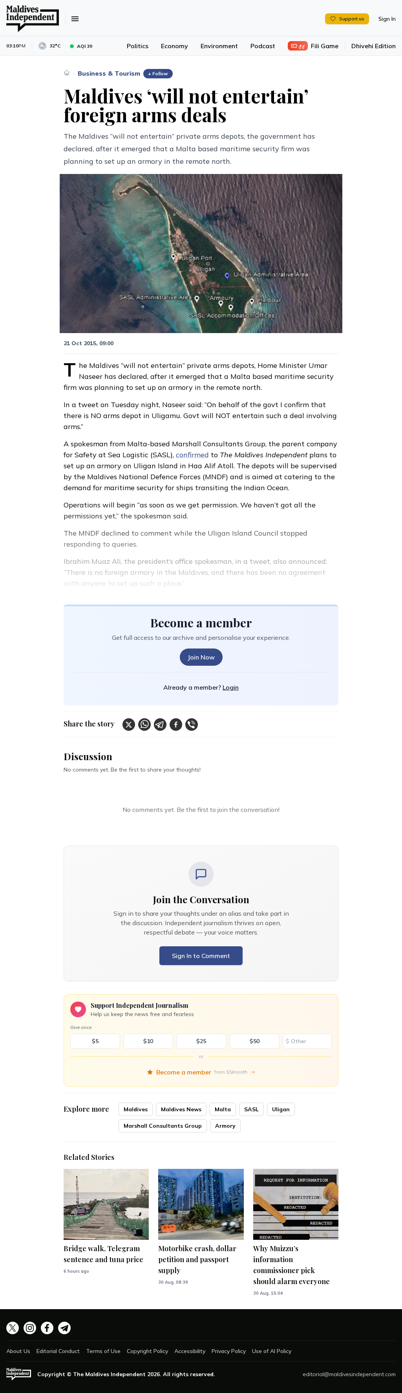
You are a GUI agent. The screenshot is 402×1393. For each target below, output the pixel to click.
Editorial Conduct (58, 1351)
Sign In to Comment (201, 956)
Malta (223, 1109)
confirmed (192, 454)
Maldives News (181, 1109)
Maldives (136, 1109)
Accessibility (189, 1351)
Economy (174, 46)
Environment (219, 46)
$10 (148, 1041)
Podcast (262, 46)
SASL (251, 1109)
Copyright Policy (147, 1351)
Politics (137, 46)
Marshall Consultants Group (163, 1125)
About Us (18, 1351)
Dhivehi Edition (373, 46)
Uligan (281, 1109)
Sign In (387, 18)
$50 (254, 1041)
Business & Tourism (109, 73)
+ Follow (158, 73)
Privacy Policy (229, 1351)
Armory (225, 1125)
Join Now (201, 657)
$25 (201, 1041)
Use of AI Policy (271, 1351)
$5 (95, 1041)
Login (231, 687)
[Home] (67, 72)
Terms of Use (103, 1351)
